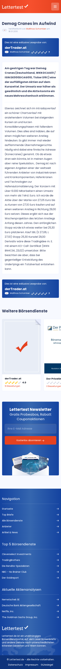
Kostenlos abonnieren (29, 440)
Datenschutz (15, 664)
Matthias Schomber (36, 28)
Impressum (31, 664)
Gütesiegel (47, 664)
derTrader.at (16, 47)
